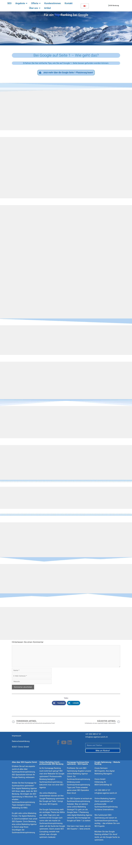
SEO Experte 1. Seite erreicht (78, 829)
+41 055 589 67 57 (93, 734)
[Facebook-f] (58, 742)
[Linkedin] (69, 742)
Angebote (20, 3)
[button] (59, 703)
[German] (84, 6)
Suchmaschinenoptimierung (23, 832)
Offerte (34, 3)
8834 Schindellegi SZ (103, 785)
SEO (9, 3)
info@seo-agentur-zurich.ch (96, 737)
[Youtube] (63, 742)
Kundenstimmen (52, 3)
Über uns (33, 8)
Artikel (47, 8)
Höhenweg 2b (100, 782)
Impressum (16, 736)
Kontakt (68, 3)
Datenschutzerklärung (21, 741)
